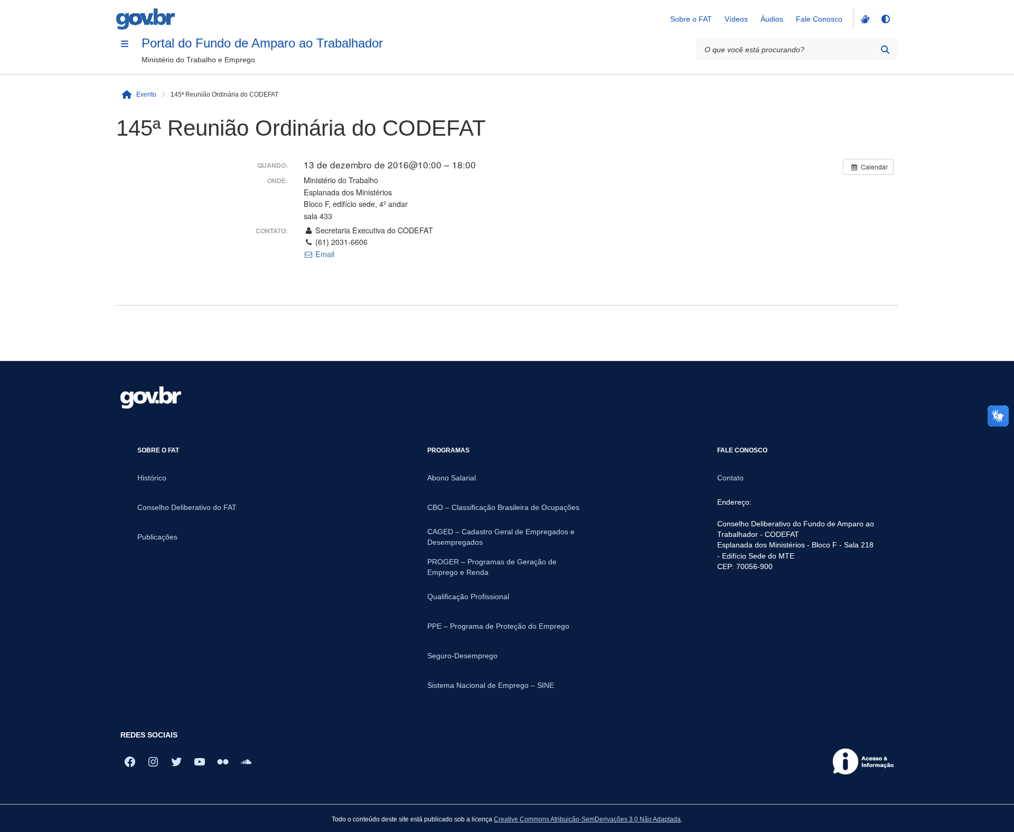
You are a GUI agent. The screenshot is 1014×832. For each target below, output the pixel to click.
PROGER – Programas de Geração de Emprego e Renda (492, 566)
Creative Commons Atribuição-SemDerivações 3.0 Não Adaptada (587, 819)
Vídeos (736, 19)
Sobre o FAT (691, 19)
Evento (146, 94)
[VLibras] (864, 19)
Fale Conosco (819, 19)
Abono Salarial (451, 478)
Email (323, 254)
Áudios (771, 19)
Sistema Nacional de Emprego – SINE (490, 685)
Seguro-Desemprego (462, 655)
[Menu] (124, 43)
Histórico (151, 478)
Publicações (157, 537)
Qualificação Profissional (468, 596)
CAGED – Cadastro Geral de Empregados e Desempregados (501, 536)
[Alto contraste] (885, 19)
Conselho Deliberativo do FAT (187, 507)
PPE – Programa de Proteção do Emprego (498, 626)
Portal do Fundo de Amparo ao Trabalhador (262, 43)
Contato (730, 478)
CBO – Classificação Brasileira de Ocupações (503, 507)
